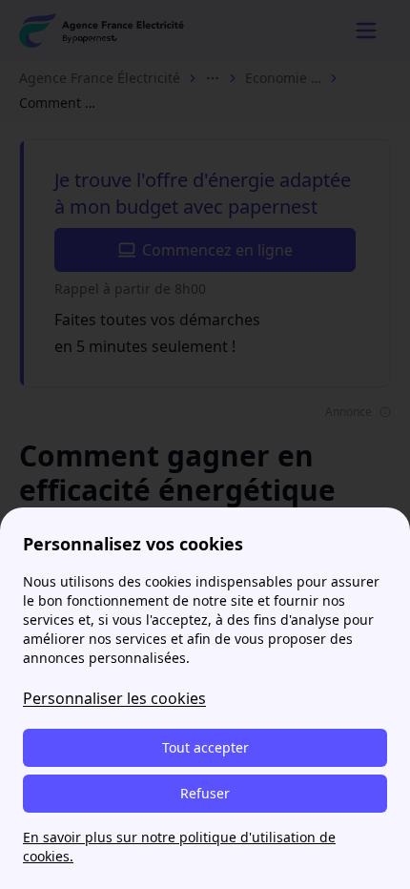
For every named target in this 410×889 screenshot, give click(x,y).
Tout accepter (205, 747)
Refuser (205, 793)
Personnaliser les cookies (114, 698)
